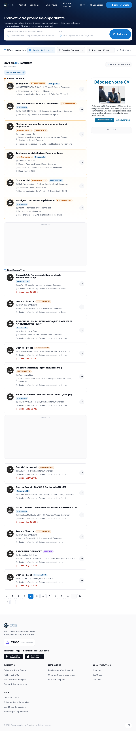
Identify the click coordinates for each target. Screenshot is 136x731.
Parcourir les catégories (15, 684)
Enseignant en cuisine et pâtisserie (35, 200)
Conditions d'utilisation (15, 707)
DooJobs (97, 679)
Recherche (122, 34)
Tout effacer (125, 50)
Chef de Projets (24, 348)
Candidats (34, 5)
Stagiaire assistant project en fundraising (39, 368)
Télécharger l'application (16, 711)
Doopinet (97, 670)
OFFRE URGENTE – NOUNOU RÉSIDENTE (37, 104)
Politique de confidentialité (16, 702)
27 (6, 602)
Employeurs (51, 5)
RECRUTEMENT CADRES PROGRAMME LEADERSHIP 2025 (46, 507)
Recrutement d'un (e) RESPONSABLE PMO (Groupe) (44, 394)
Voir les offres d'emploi (15, 679)
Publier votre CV (11, 675)
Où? (61, 32)
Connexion (98, 5)
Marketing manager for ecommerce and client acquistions (41, 125)
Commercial (23, 180)
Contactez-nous (11, 697)
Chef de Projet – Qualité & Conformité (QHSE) (41, 487)
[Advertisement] (45, 245)
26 (80, 596)
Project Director (25, 301)
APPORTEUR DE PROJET (29, 551)
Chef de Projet (24, 575)
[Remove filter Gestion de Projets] (23, 72)
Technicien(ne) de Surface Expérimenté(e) (39, 153)
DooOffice (97, 675)
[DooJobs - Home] (9, 5)
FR (84, 5)
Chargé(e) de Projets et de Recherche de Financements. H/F (38, 276)
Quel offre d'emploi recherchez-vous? (24, 32)
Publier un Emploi (120, 5)
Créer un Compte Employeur (61, 675)
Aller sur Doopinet (67, 5)
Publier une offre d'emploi (60, 670)
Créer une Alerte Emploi (15, 670)
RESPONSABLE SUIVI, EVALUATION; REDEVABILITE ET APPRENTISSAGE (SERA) (44, 322)
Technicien (22, 84)
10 (68, 596)
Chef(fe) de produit (26, 467)
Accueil (22, 5)
